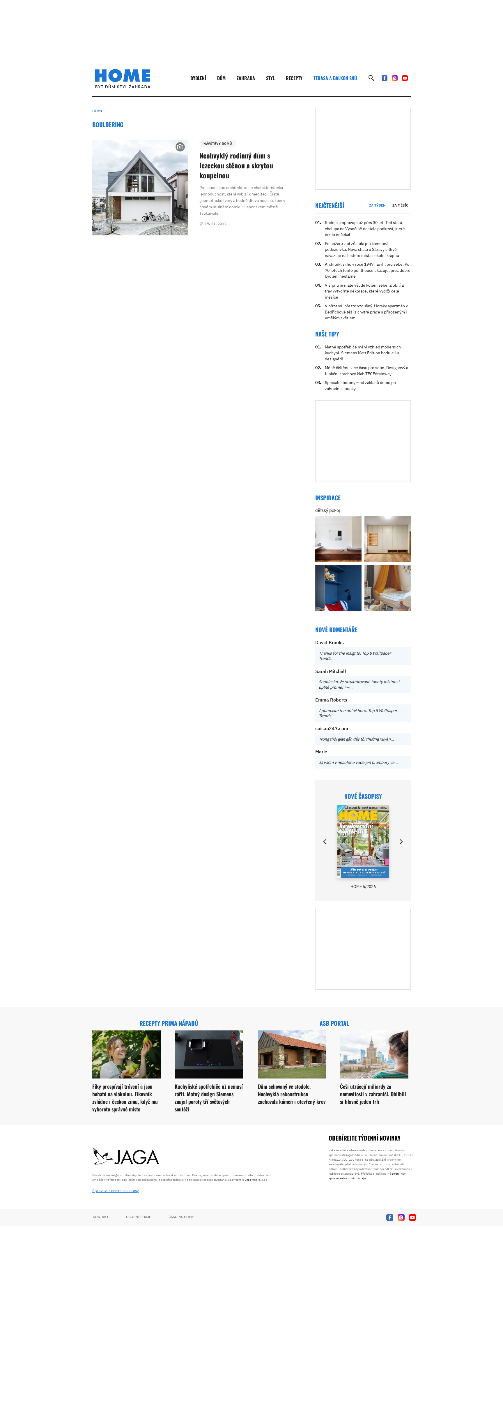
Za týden (377, 205)
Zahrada (246, 78)
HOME (97, 111)
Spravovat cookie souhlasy (115, 1190)
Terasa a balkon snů (335, 78)
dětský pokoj (327, 510)
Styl (270, 78)
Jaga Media (252, 1180)
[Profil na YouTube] (405, 78)
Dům (221, 78)
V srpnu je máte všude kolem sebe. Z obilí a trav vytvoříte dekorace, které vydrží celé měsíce (364, 291)
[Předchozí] (325, 841)
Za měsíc (400, 205)
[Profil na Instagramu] (395, 78)
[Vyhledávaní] (371, 78)
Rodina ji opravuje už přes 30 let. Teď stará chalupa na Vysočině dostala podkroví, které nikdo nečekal (365, 228)
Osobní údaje (138, 1217)
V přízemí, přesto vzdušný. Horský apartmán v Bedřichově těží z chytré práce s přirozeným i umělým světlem (366, 311)
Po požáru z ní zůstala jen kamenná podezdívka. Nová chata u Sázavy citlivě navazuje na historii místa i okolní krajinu (362, 249)
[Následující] (400, 841)
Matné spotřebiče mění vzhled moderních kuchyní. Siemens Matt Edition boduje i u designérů (363, 353)
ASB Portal (334, 1023)
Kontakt (101, 1217)
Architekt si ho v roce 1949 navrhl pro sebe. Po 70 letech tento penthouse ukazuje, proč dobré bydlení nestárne (367, 270)
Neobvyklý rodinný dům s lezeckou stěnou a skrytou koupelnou (236, 165)
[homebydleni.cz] (122, 78)
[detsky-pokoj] (338, 539)
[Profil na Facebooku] (384, 78)
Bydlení (198, 78)
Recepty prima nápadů (168, 1023)
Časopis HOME (181, 1217)
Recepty (294, 78)
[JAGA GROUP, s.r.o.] (126, 1157)
